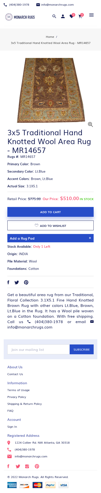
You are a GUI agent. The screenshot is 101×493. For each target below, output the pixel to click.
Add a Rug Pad (22, 238)
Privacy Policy (16, 397)
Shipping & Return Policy (24, 403)
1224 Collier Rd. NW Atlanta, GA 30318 (42, 442)
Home (50, 36)
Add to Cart (50, 212)
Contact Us (15, 374)
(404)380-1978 (18, 4)
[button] (90, 15)
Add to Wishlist (52, 225)
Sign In (12, 426)
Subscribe (82, 349)
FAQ (10, 410)
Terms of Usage (18, 390)
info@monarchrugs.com (57, 4)
